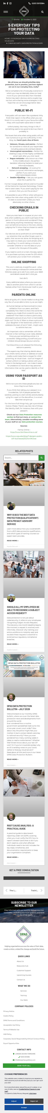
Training (23, 995)
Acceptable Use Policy (11, 1025)
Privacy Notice (8, 1011)
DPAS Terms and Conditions (13, 1020)
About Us (20, 961)
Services (23, 991)
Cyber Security (14, 43)
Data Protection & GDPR (32, 43)
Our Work (24, 1000)
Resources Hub (22, 966)
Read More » (12, 540)
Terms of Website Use (11, 1030)
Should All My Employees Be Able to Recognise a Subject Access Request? (23, 609)
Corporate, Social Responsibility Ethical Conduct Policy (24, 1039)
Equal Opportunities (11, 1043)
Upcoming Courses (24, 975)
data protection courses (32, 422)
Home (7, 38)
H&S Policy (7, 1034)
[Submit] (42, 458)
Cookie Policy (8, 1016)
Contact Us (21, 980)
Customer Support (24, 970)
